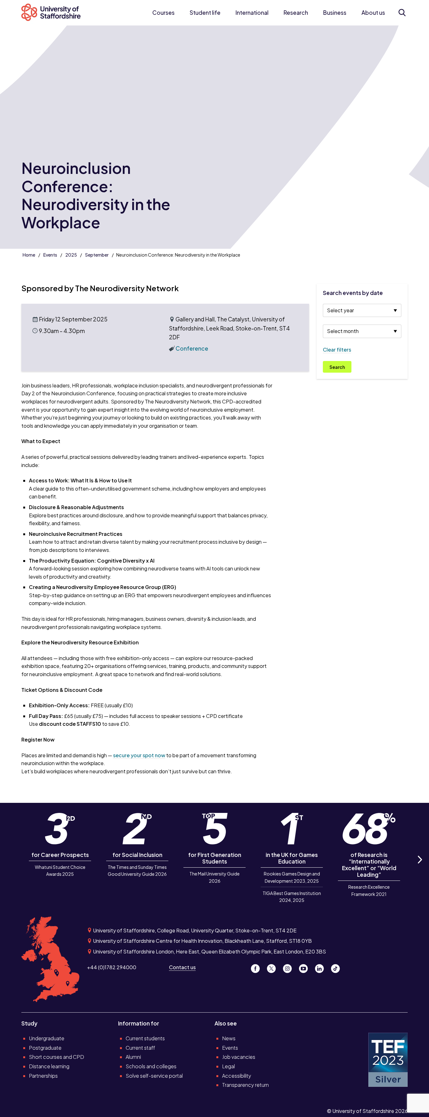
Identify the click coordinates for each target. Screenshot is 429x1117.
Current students (145, 1038)
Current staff (140, 1047)
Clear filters (337, 349)
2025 (71, 255)
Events (50, 255)
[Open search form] (402, 12)
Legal (228, 1066)
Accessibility (236, 1075)
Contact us (182, 967)
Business (334, 12)
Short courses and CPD (56, 1056)
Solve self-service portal (154, 1075)
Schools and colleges (151, 1066)
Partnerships (43, 1075)
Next (419, 866)
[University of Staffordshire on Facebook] (257, 967)
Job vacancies (238, 1056)
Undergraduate (46, 1038)
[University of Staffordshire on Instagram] (289, 967)
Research (296, 12)
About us (373, 12)
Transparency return (245, 1084)
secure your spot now (139, 755)
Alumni (133, 1056)
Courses (163, 12)
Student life (205, 12)
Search (337, 367)
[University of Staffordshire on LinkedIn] (322, 967)
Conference (192, 348)
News (229, 1038)
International (252, 12)
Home (29, 255)
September (97, 255)
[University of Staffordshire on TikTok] (337, 967)
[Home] (54, 12)
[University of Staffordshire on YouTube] (305, 967)
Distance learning (49, 1066)
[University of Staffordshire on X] (273, 967)
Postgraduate (45, 1047)
